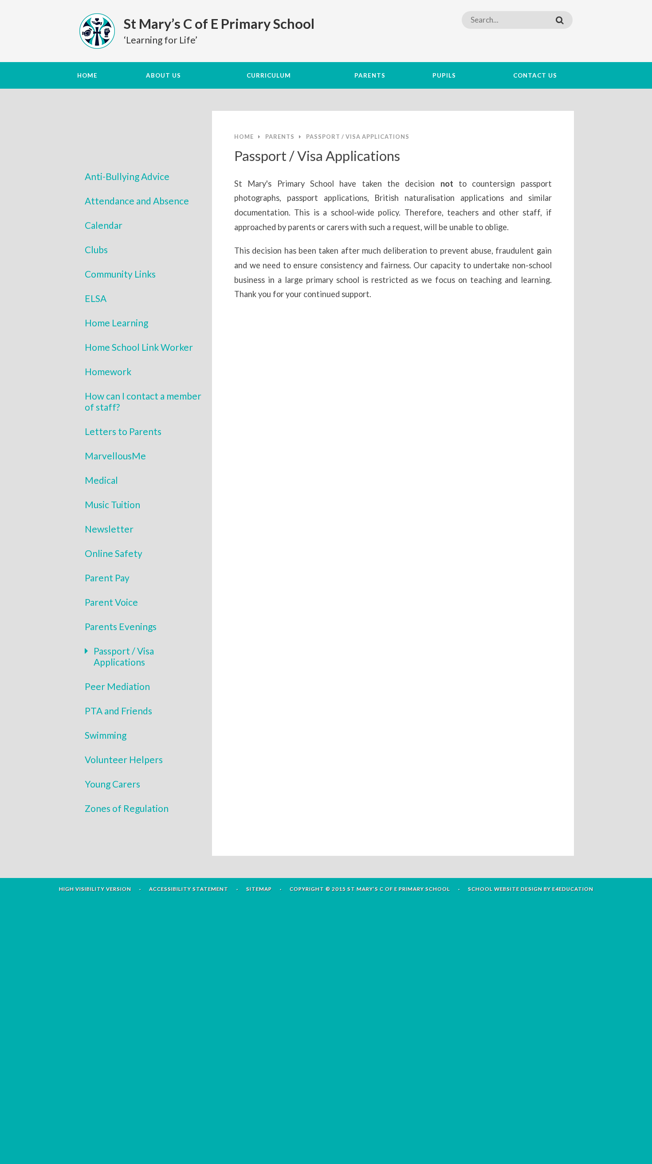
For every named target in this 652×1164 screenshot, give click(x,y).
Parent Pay (107, 577)
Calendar (103, 225)
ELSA (95, 298)
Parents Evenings (121, 626)
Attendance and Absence (137, 200)
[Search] (560, 20)
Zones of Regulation (127, 808)
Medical (101, 480)
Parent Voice (111, 601)
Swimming (105, 735)
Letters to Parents (123, 431)
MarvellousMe (115, 455)
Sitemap (259, 889)
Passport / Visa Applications (124, 656)
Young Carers (112, 783)
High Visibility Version (95, 889)
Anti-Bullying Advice (127, 176)
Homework (108, 371)
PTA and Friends (118, 710)
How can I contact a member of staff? (143, 401)
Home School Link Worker (139, 347)
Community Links (120, 273)
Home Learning (116, 322)
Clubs (96, 249)
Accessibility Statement (188, 889)
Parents (280, 136)
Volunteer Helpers (124, 759)
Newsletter (109, 528)
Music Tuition (112, 504)
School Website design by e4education (530, 889)
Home (244, 136)
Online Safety (113, 553)
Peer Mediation (117, 686)
